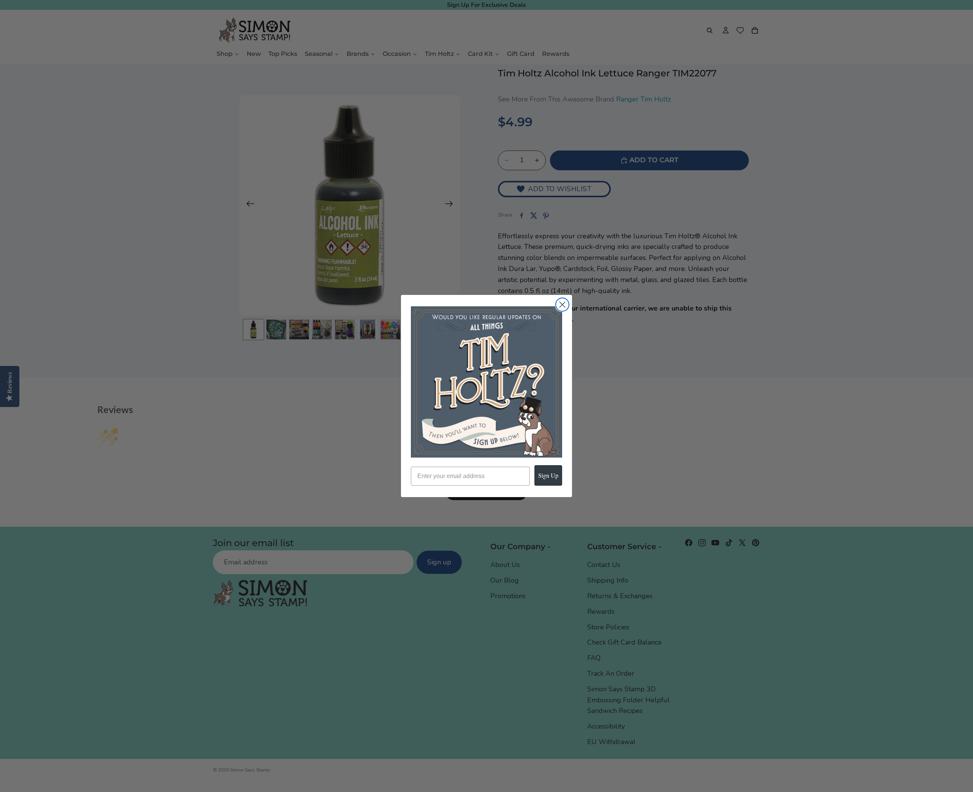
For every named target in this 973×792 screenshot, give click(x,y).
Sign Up (548, 475)
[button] (486, 382)
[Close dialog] (562, 304)
